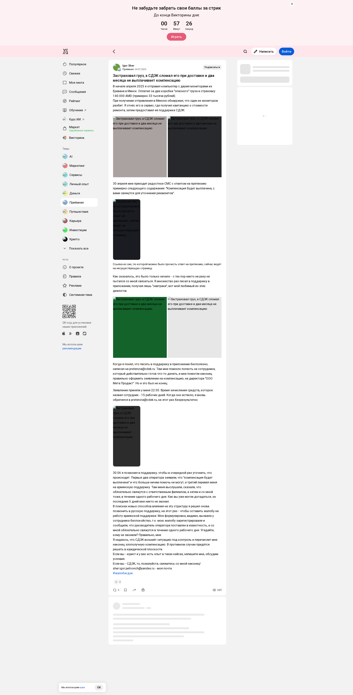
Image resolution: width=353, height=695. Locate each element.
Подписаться (212, 67)
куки (82, 687)
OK (99, 687)
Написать (266, 51)
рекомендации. (72, 348)
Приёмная (128, 69)
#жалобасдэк (123, 573)
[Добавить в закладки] (125, 590)
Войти (286, 51)
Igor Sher (128, 65)
